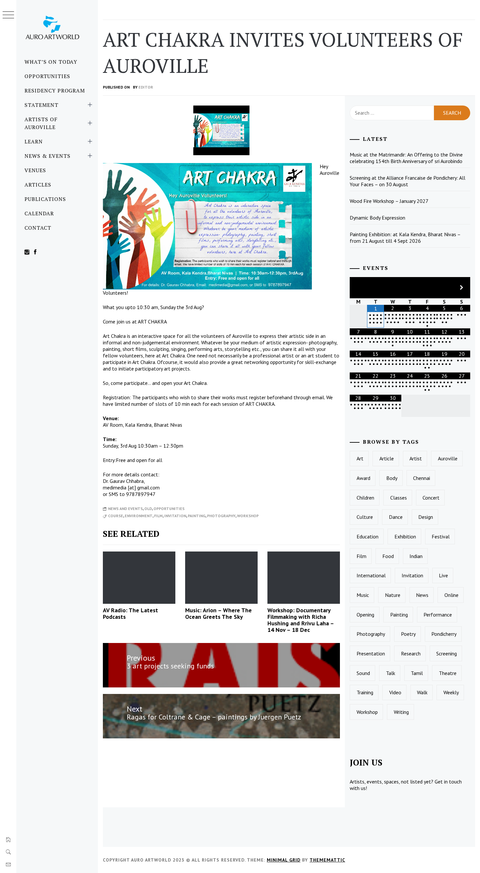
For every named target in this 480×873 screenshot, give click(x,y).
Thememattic (327, 860)
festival (441, 536)
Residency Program (54, 90)
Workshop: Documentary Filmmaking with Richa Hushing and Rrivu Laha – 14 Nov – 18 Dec (300, 619)
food (388, 556)
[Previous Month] (358, 287)
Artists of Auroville (40, 123)
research (411, 653)
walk (422, 692)
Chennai (421, 478)
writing (401, 712)
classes (398, 497)
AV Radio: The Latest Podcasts (130, 613)
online (451, 595)
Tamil (417, 673)
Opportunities (47, 76)
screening (446, 653)
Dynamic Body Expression (377, 217)
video (395, 692)
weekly (451, 692)
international (371, 575)
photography (221, 515)
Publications (45, 199)
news (422, 595)
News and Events (125, 508)
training (365, 692)
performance (438, 614)
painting (196, 515)
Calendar (39, 213)
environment (138, 515)
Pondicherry (443, 634)
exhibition (405, 536)
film (158, 515)
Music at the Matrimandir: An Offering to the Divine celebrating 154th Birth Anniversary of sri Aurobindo (406, 157)
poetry (408, 634)
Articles (37, 184)
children (365, 497)
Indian (416, 556)
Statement (41, 104)
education (367, 536)
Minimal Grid (283, 860)
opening (365, 614)
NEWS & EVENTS (47, 155)
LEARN (33, 141)
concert (431, 497)
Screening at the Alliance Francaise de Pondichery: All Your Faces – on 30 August (407, 181)
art (360, 458)
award (363, 478)
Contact (37, 227)
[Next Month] (461, 287)
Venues (35, 170)
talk (390, 673)
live (443, 575)
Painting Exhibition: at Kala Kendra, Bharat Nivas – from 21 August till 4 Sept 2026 (405, 237)
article (386, 458)
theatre (447, 673)
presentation (371, 653)
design (425, 517)
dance (396, 517)
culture (365, 517)
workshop (248, 515)
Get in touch (448, 781)
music (363, 595)
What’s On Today (50, 61)
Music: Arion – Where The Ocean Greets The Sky (218, 613)
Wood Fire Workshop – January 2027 (389, 201)
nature (392, 595)
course (115, 515)
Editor (145, 87)
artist (415, 458)
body (391, 478)
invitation (175, 515)
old (148, 508)
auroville (447, 458)
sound (363, 673)
